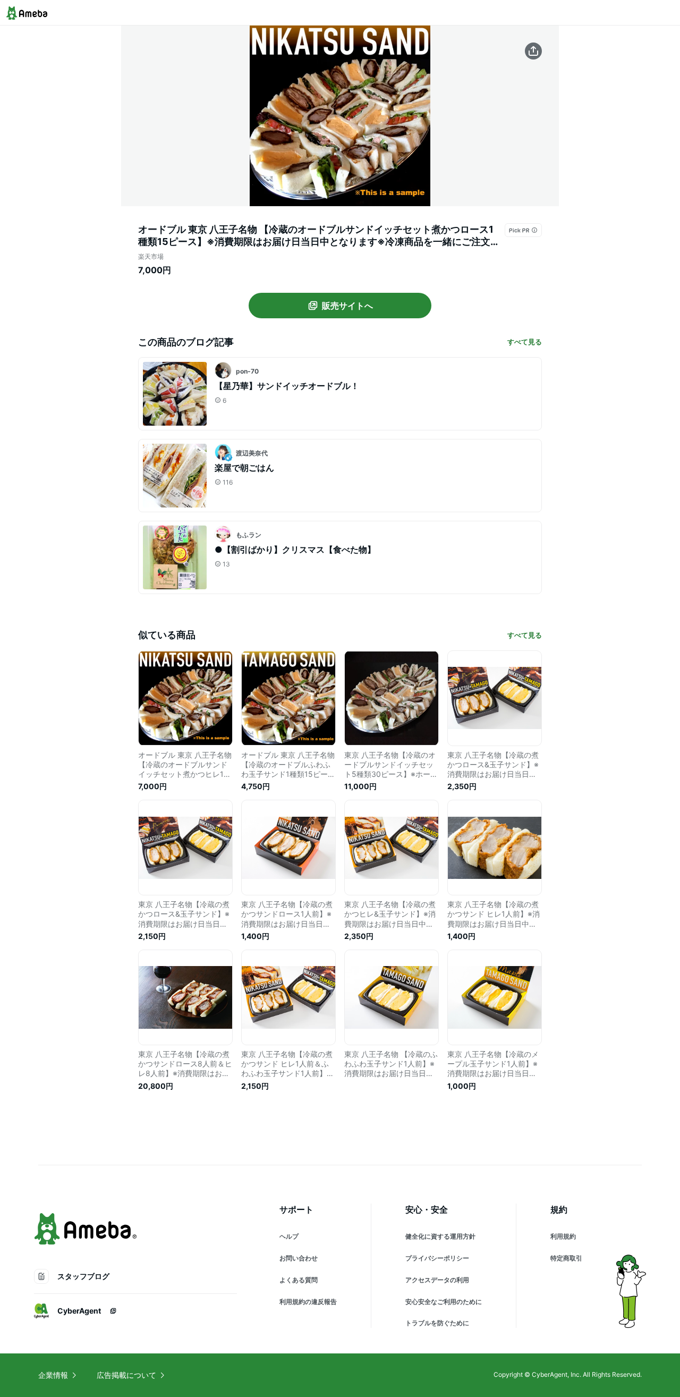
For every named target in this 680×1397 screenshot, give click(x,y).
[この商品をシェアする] (533, 51)
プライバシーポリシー (437, 1258)
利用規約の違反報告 (308, 1302)
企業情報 (53, 1374)
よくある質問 (298, 1280)
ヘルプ (289, 1236)
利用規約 (563, 1236)
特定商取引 (566, 1258)
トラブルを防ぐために (437, 1323)
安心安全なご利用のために (443, 1302)
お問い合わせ (298, 1258)
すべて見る (524, 341)
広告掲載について (126, 1374)
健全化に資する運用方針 (440, 1236)
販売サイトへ (347, 305)
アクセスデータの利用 (437, 1280)
